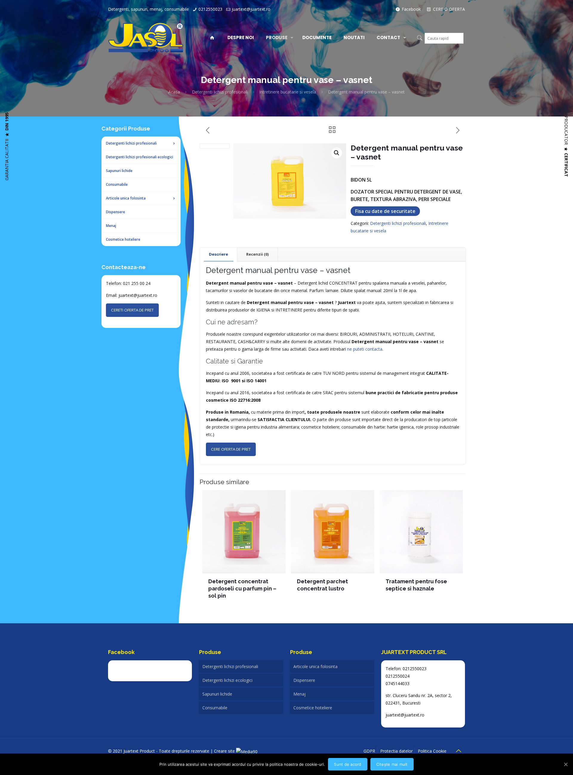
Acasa (174, 92)
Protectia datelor (396, 751)
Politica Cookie (432, 751)
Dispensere (304, 680)
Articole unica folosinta (315, 666)
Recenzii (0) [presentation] (257, 254)
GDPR (369, 751)
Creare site (225, 751)
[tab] (218, 254)
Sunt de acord (347, 764)
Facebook (411, 9)
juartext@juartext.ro (251, 9)
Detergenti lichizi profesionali (220, 92)
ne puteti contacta (364, 349)
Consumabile (214, 707)
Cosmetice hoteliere (312, 707)
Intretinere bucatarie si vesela (287, 92)
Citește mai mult (392, 764)
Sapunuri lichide (217, 694)
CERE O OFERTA (448, 9)
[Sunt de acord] (566, 764)
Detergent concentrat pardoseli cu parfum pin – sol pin (242, 588)
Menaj (299, 694)
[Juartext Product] (146, 37)
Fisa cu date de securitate (385, 211)
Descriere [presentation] (218, 254)
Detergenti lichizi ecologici (227, 680)
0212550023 (210, 9)
